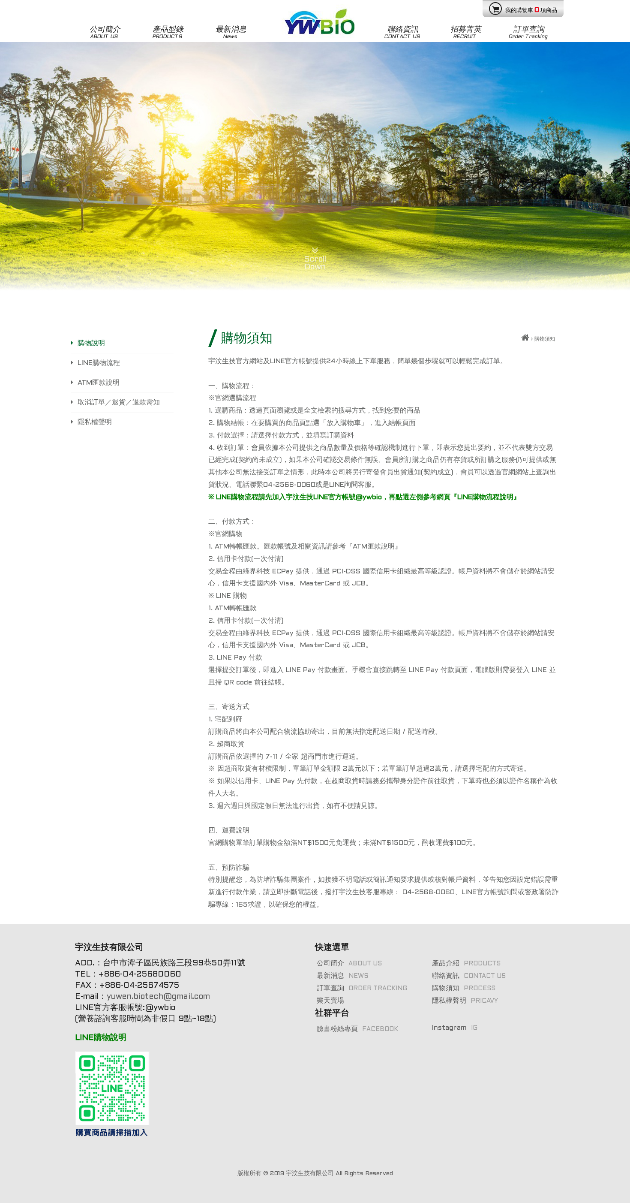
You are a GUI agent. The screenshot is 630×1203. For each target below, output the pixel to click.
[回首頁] (525, 339)
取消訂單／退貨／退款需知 (119, 402)
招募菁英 (466, 32)
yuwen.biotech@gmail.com (160, 997)
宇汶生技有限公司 (310, 1173)
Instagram (454, 1028)
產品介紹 (466, 963)
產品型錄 (168, 32)
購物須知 (463, 988)
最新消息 (231, 32)
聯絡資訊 (402, 32)
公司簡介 (105, 32)
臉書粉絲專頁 (357, 1029)
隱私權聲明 (95, 422)
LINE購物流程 (99, 363)
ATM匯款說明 (99, 383)
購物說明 (91, 343)
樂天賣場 (330, 1001)
